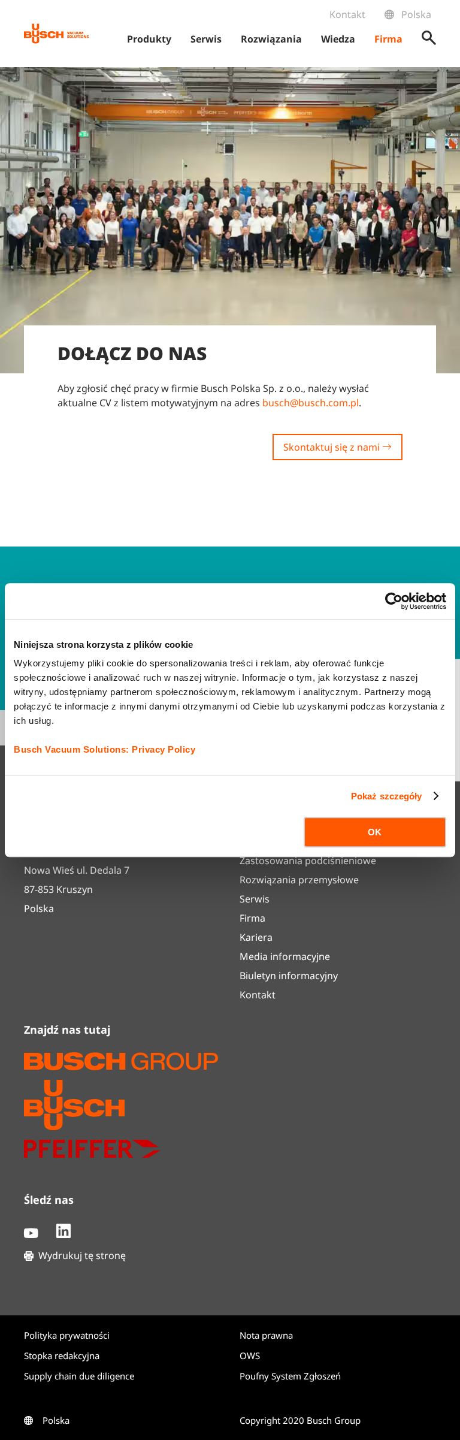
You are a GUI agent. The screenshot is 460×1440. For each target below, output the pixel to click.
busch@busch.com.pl (310, 402)
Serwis (255, 898)
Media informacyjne (285, 956)
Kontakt (347, 14)
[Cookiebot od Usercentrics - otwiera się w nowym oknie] (393, 601)
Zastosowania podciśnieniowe (308, 860)
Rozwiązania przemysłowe (299, 879)
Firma (252, 918)
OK (375, 832)
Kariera (256, 937)
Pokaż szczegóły (386, 796)
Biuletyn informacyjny (289, 975)
